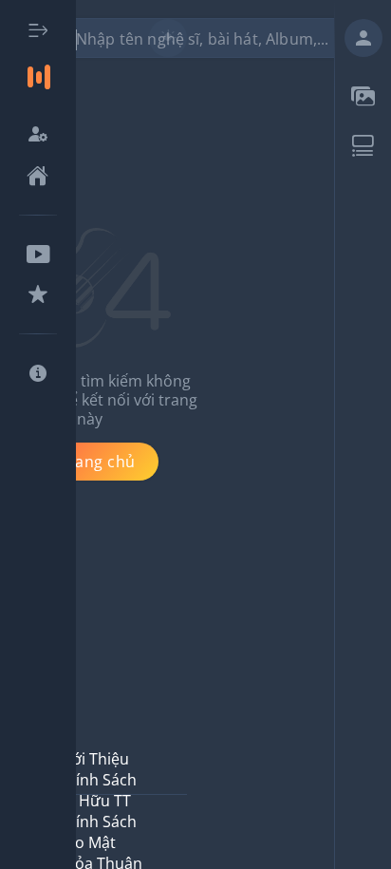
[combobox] (206, 38)
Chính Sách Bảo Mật (97, 832)
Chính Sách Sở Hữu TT (97, 790)
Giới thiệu (93, 758)
